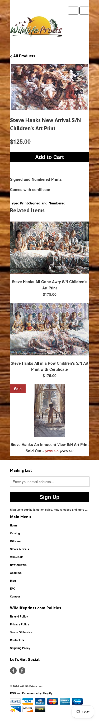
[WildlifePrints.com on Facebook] (22, 670)
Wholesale (16, 557)
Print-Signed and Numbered (42, 202)
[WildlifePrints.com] (36, 28)
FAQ (12, 588)
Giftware (15, 541)
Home (13, 525)
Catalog (15, 533)
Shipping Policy (20, 648)
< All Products (22, 55)
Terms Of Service (21, 632)
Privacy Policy (19, 624)
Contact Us (17, 640)
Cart (84, 10)
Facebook (13, 670)
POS (13, 693)
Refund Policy (19, 616)
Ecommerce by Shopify (37, 693)
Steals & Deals (19, 549)
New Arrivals (18, 565)
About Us (16, 573)
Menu (73, 10)
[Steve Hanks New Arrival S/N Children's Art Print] (49, 87)
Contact (15, 596)
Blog (13, 581)
